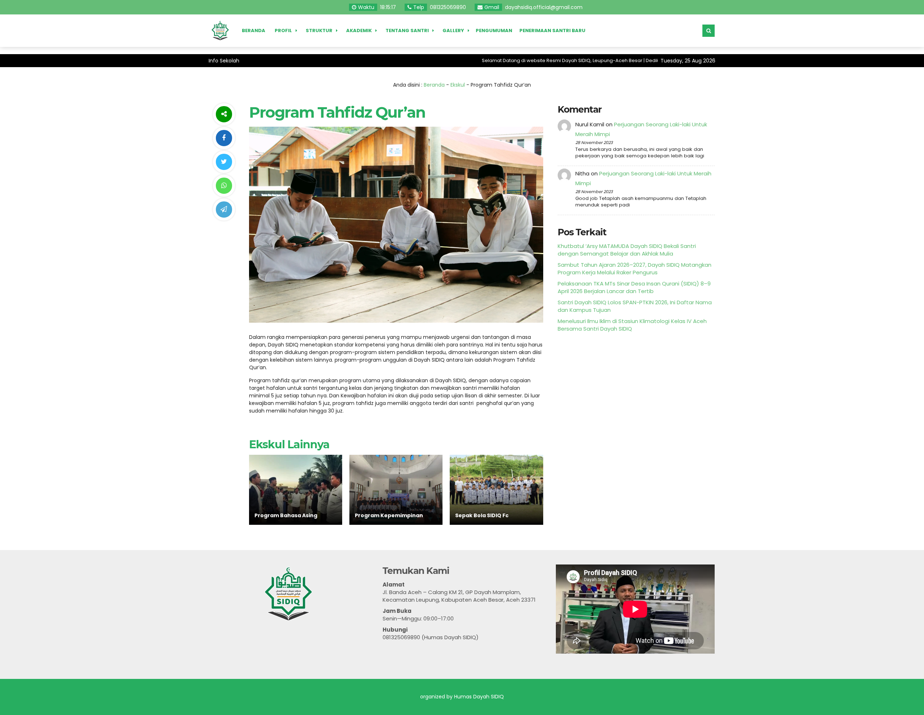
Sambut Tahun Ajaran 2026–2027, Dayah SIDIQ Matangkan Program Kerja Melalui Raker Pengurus (634, 268)
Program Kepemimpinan (389, 515)
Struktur (319, 30)
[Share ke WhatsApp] (223, 186)
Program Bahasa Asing (285, 515)
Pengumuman (494, 30)
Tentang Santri (407, 30)
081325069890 (448, 7)
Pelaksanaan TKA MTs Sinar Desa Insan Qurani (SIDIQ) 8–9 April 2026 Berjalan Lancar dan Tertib (634, 287)
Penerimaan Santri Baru (552, 30)
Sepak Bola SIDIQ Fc (482, 515)
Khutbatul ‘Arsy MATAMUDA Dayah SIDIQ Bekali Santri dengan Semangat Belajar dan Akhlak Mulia (627, 249)
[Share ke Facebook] (223, 138)
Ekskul (457, 84)
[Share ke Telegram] (223, 210)
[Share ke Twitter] (223, 162)
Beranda (253, 30)
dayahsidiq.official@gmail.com (544, 7)
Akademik (359, 30)
